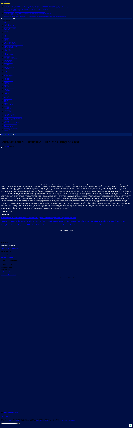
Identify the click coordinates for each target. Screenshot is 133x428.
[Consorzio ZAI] (66, 238)
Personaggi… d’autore (11, 122)
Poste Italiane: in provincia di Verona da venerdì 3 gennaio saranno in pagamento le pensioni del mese (38, 218)
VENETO (6, 24)
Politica (6, 100)
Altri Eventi (8, 50)
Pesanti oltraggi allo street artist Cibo (12, 10)
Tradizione (7, 76)
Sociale (6, 97)
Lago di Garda (8, 60)
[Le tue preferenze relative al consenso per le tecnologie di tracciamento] (130, 425)
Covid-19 (6, 96)
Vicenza (6, 32)
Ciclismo (7, 107)
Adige (5, 53)
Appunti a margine (10, 119)
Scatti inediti (8, 126)
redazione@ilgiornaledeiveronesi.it (10, 248)
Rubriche (7, 111)
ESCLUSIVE (7, 129)
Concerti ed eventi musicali (13, 45)
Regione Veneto (9, 25)
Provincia (7, 56)
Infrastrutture (9, 88)
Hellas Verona (9, 104)
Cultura (6, 70)
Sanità (6, 94)
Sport (6, 101)
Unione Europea (9, 67)
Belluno (6, 35)
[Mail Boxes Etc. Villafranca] (66, 232)
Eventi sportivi (9, 47)
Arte (5, 74)
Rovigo (6, 36)
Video (6, 131)
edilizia (6, 86)
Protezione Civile (10, 28)
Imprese (6, 83)
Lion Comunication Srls (42, 420)
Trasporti (7, 90)
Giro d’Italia (8, 108)
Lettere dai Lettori (10, 124)
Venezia (6, 29)
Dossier (6, 121)
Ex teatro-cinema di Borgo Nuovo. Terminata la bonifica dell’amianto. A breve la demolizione (24, 12)
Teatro (6, 72)
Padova (6, 31)
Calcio (6, 103)
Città (5, 52)
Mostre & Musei (9, 75)
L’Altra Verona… (9, 112)
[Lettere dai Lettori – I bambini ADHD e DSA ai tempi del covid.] (28, 182)
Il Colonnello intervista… (13, 117)
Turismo (6, 89)
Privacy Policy (63, 420)
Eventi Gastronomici (11, 46)
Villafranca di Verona (11, 58)
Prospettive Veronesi (11, 128)
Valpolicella (8, 61)
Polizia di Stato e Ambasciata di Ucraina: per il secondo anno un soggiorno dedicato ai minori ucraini (26, 9)
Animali (6, 93)
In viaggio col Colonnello (13, 118)
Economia (7, 78)
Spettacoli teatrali (10, 43)
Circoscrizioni (9, 54)
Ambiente (7, 92)
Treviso (6, 33)
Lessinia (6, 64)
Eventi (6, 40)
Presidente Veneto (10, 27)
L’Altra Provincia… (10, 114)
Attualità (8, 68)
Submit (17, 423)
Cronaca (6, 39)
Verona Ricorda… (9, 115)
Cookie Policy (71, 420)
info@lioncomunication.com (8, 257)
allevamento (8, 81)
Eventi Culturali (9, 42)
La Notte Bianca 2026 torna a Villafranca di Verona (15, 14)
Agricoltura (8, 79)
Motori (6, 106)
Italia (6, 22)
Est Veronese (8, 63)
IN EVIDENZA (7, 110)
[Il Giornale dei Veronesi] (13, 18)
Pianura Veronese (9, 57)
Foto (5, 125)
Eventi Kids (7, 49)
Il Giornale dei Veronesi (13, 420)
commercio (7, 82)
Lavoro (6, 85)
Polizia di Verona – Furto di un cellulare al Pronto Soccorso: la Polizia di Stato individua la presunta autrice (27, 13)
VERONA (6, 38)
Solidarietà (8, 99)
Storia (6, 71)
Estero (6, 65)
